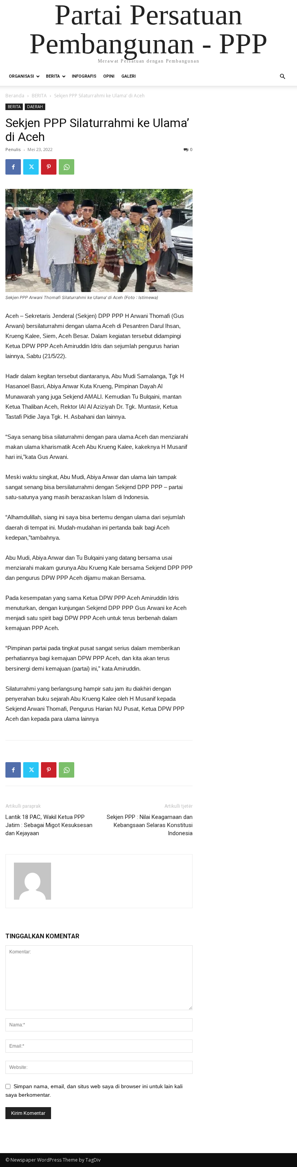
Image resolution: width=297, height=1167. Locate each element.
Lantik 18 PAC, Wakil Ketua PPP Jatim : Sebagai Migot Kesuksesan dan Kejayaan (48, 825)
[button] (282, 76)
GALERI (128, 76)
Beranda (14, 95)
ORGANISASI (21, 76)
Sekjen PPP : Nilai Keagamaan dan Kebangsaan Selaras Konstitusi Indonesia (150, 825)
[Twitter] (31, 167)
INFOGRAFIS (84, 76)
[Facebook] (13, 167)
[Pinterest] (48, 167)
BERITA (53, 76)
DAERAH (35, 106)
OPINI (108, 76)
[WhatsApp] (66, 167)
